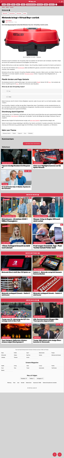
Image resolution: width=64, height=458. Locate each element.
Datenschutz (28, 382)
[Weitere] (56, 4)
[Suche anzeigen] (59, 1)
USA (7, 22)
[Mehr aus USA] (32, 300)
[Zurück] (1, 1)
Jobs (18, 382)
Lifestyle (3, 357)
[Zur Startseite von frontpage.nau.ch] (32, 1)
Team (14, 382)
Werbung (9, 382)
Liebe (27, 365)
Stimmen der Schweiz (56, 355)
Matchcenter (41, 352)
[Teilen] (55, 455)
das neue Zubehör (35, 120)
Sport (27, 352)
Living (15, 365)
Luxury (40, 365)
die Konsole (21, 67)
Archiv (27, 357)
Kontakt (22, 382)
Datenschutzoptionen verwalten (50, 382)
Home (3, 7)
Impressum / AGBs (37, 382)
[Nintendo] (32, 10)
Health (2, 365)
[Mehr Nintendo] (32, 253)
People (53, 352)
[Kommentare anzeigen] (60, 455)
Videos (15, 355)
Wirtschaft (3, 355)
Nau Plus (28, 355)
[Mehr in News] (32, 195)
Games (11, 7)
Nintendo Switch (29, 73)
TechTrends (54, 368)
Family (53, 365)
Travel (27, 368)
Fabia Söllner (9, 20)
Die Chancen (14, 116)
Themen (15, 357)
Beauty (2, 370)
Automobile (41, 368)
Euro (49, 82)
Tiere (15, 368)
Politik (15, 352)
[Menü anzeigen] (62, 1)
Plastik (38, 82)
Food (2, 368)
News (7, 7)
